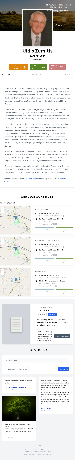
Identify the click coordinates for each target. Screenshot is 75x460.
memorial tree (32, 178)
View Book (41, 314)
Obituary (5, 74)
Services (36, 74)
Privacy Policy (32, 451)
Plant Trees (64, 229)
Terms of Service (42, 451)
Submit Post (64, 369)
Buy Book (52, 314)
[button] (15, 218)
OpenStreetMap (39, 454)
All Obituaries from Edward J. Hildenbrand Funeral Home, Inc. (58, 11)
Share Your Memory (62, 336)
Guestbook (69, 74)
